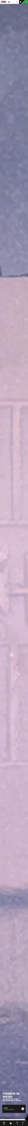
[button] (17, 2)
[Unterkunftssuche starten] (25, 2)
